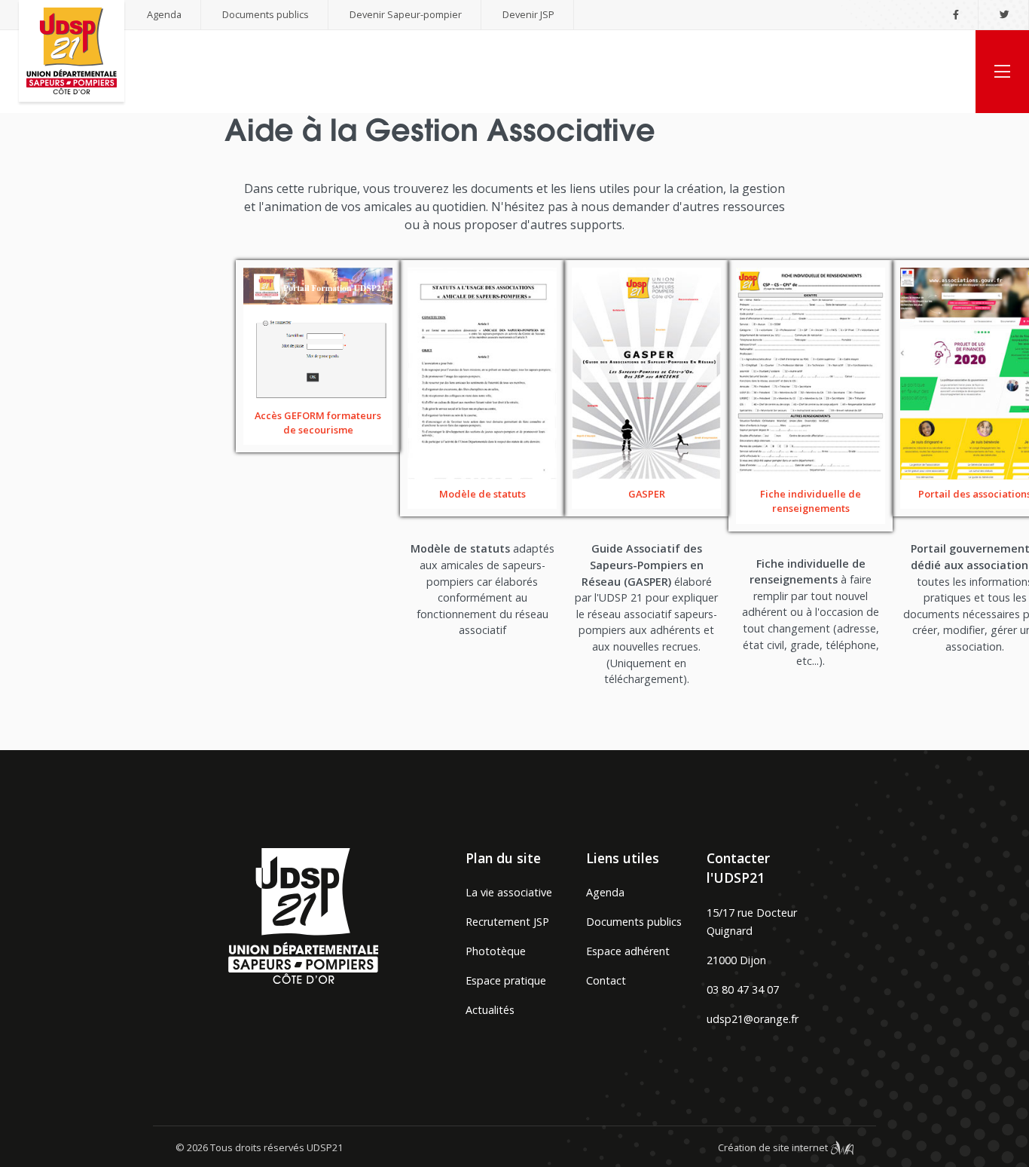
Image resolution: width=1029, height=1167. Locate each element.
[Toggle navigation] (1002, 71)
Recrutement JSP (507, 921)
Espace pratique (506, 980)
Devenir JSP (528, 14)
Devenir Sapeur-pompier (406, 14)
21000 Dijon (736, 960)
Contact (606, 980)
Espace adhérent (628, 951)
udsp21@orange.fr (752, 1019)
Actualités (490, 1010)
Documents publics (265, 14)
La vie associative (509, 892)
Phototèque (496, 951)
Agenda (164, 14)
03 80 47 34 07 (743, 989)
